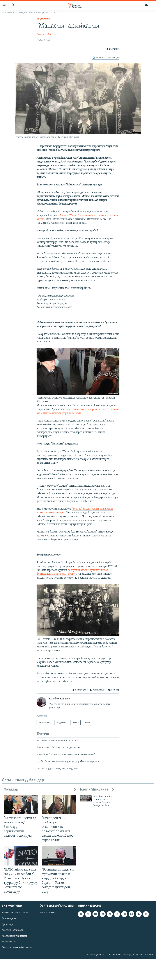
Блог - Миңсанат (94, 789)
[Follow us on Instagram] (124, 914)
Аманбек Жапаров (47, 34)
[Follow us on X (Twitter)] (88, 914)
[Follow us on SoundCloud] (117, 914)
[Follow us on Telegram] (102, 914)
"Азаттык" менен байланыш (17, 947)
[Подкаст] (146, 914)
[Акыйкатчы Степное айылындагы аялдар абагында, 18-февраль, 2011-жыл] (78, 394)
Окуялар (11, 789)
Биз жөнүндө (9, 918)
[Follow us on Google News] (110, 914)
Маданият (43, 18)
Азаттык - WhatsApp (13, 930)
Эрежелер (7, 924)
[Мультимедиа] (146, 5)
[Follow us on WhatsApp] (131, 914)
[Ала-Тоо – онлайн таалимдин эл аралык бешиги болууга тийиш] (86, 798)
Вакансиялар (9, 942)
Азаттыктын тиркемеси (15, 936)
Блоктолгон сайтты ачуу (15, 913)
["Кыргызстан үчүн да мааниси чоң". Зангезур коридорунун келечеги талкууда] (21, 804)
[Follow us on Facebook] (81, 914)
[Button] (113, 49)
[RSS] (139, 914)
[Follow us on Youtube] (95, 914)
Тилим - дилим (48, 913)
